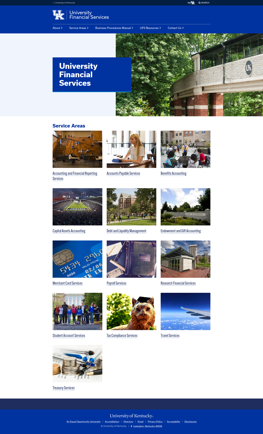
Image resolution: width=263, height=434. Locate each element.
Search (205, 3)
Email (140, 421)
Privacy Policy (155, 421)
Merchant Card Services (67, 283)
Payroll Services (116, 283)
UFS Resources (149, 27)
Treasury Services (64, 388)
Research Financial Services (178, 283)
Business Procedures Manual (113, 27)
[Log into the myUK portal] (191, 2)
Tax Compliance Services (122, 336)
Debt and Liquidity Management (126, 231)
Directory (128, 421)
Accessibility (173, 421)
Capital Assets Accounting (69, 231)
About (56, 27)
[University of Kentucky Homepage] (131, 416)
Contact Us (174, 27)
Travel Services (170, 336)
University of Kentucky (65, 3)
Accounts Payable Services (123, 174)
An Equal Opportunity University (84, 421)
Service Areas (77, 27)
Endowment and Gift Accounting (181, 231)
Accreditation (112, 421)
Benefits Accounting (173, 174)
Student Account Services (69, 336)
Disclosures (191, 421)
